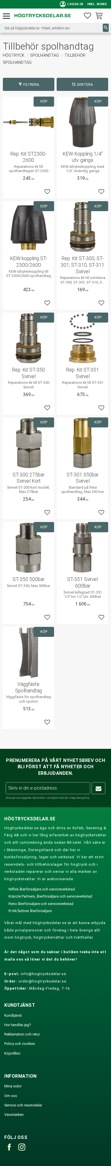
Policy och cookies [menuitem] (19, 1043)
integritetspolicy (79, 797)
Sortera (85, 84)
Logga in (71, 4)
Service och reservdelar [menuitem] (23, 1105)
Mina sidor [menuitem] (13, 1086)
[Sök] (106, 28)
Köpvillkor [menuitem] (12, 1053)
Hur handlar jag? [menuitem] (17, 1025)
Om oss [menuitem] (10, 1096)
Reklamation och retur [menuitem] (22, 1034)
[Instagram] (22, 1151)
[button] (8, 16)
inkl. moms (97, 4)
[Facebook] (9, 1151)
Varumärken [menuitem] (14, 1114)
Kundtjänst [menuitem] (13, 1015)
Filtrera (31, 84)
